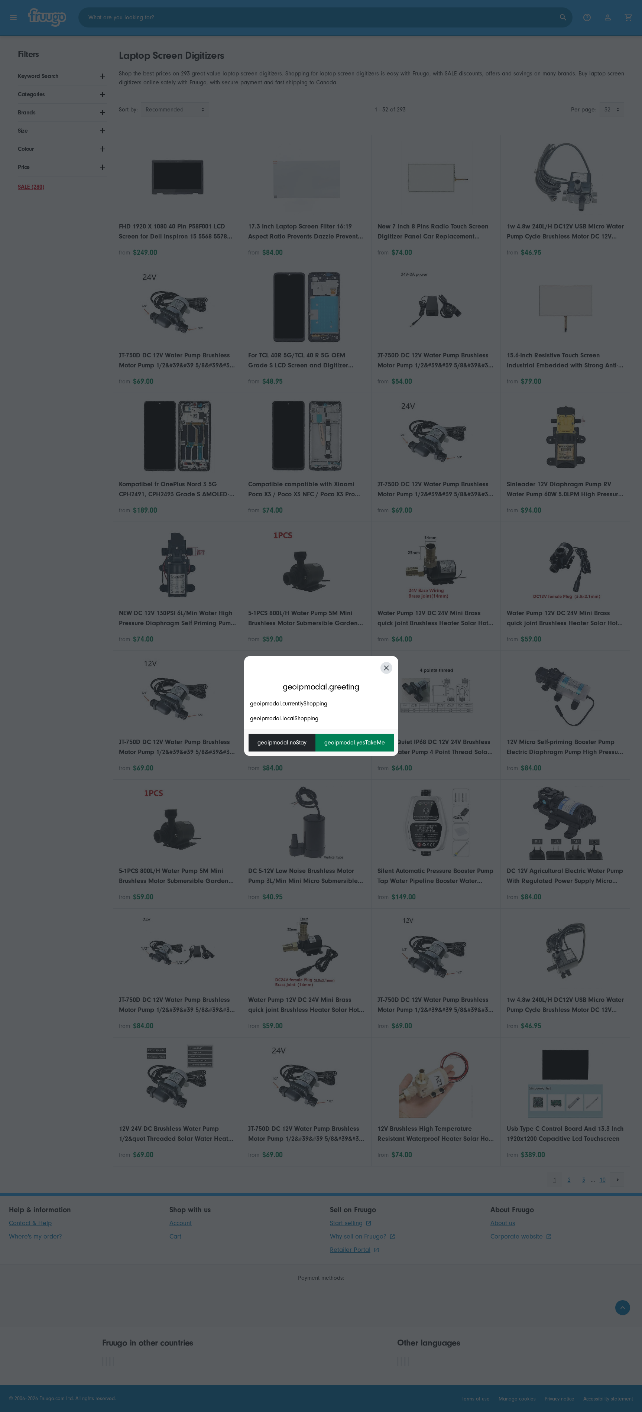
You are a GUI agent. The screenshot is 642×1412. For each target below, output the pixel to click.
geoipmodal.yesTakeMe (354, 742)
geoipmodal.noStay (282, 742)
